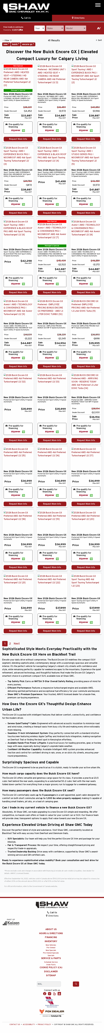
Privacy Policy (44, 1024)
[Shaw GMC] (26, 8)
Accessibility (29, 1024)
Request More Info (18, 139)
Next (17, 643)
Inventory (51, 941)
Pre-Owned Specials (51, 953)
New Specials (51, 950)
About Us (51, 929)
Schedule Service (51, 962)
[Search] (76, 984)
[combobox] (39, 28)
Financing (51, 937)
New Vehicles (51, 945)
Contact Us (14, 1024)
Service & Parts (51, 958)
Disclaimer (51, 972)
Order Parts (51, 965)
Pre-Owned (51, 948)
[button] (18, 127)
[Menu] (98, 5)
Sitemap (51, 975)
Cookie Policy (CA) (51, 967)
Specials (51, 955)
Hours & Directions (51, 933)
